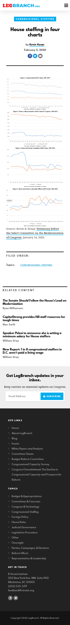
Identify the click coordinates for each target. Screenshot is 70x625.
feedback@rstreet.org (21, 590)
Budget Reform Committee (28, 459)
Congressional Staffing (35, 19)
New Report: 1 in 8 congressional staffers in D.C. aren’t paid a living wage (32, 351)
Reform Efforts (20, 553)
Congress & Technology (25, 506)
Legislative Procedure (25, 532)
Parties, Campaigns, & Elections (30, 548)
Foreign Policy (20, 516)
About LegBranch (22, 433)
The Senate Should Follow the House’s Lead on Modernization (34, 302)
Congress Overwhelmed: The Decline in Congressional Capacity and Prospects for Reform (37, 475)
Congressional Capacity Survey (30, 464)
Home (15, 428)
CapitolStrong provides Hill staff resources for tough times (34, 318)
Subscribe (53, 396)
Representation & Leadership (29, 558)
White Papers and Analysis (27, 448)
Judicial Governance (24, 527)
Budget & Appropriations (27, 496)
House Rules (19, 522)
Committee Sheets (23, 453)
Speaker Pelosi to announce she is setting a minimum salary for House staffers (32, 334)
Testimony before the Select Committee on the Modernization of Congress (35, 233)
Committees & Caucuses (26, 501)
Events (15, 443)
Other (15, 537)
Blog (14, 438)
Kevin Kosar (36, 44)
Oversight (18, 542)
